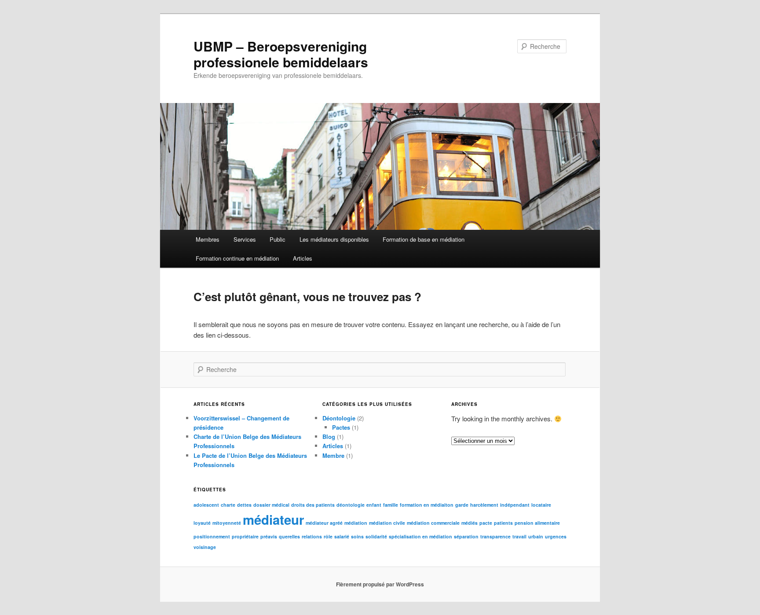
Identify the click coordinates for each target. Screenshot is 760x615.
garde (461, 504)
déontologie (350, 504)
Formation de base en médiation (423, 239)
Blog (328, 436)
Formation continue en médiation (237, 258)
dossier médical (271, 504)
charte (228, 504)
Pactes (341, 427)
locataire (541, 504)
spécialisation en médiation (420, 536)
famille (390, 504)
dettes (244, 504)
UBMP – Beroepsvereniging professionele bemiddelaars (281, 54)
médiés (469, 522)
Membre (333, 455)
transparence (495, 536)
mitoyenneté (226, 522)
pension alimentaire (537, 522)
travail (519, 536)
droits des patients (313, 504)
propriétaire (245, 536)
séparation (466, 536)
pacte (485, 522)
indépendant (515, 504)
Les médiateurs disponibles (334, 239)
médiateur (273, 519)
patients (503, 522)
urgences (555, 536)
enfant (373, 504)
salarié (341, 536)
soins (357, 536)
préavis (268, 536)
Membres (207, 239)
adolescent (206, 504)
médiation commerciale (433, 522)
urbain (535, 536)
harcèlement (484, 504)
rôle (328, 536)
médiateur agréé (324, 522)
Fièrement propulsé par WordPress (380, 584)
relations (312, 536)
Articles (302, 258)
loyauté (202, 522)
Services (245, 239)
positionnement (212, 536)
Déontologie (338, 418)
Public (277, 239)
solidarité (376, 536)
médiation (355, 522)
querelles (289, 536)
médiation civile (387, 522)
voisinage (205, 547)
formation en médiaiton (426, 504)
